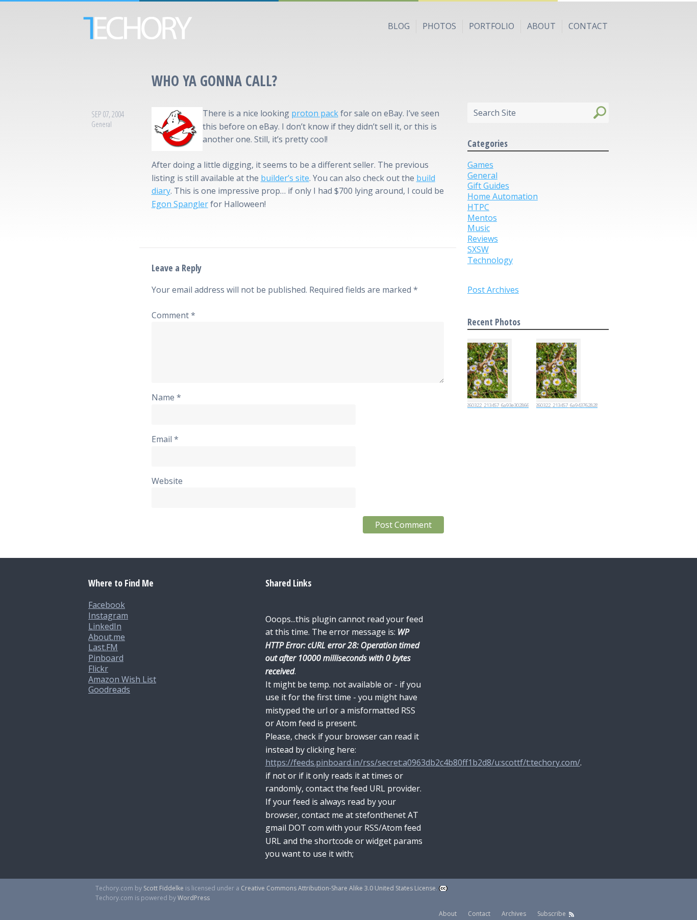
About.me (106, 637)
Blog (399, 26)
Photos (439, 26)
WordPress (194, 897)
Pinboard (105, 657)
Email (165, 439)
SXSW (478, 249)
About (541, 26)
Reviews (482, 238)
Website (167, 481)
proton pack (314, 113)
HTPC (478, 207)
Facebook (106, 604)
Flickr (98, 668)
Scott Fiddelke (163, 888)
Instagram (108, 615)
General (101, 124)
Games (480, 164)
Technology (490, 260)
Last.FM (103, 647)
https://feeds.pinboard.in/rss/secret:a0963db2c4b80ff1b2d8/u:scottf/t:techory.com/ (422, 762)
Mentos (482, 217)
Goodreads (109, 689)
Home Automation (502, 196)
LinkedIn (104, 626)
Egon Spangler (180, 204)
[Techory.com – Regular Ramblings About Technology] (348, 28)
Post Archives (493, 289)
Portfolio (491, 26)
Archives (514, 913)
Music (478, 228)
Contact (588, 26)
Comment (173, 315)
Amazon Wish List (122, 679)
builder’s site (285, 178)
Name (166, 397)
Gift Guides (488, 185)
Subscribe (551, 913)
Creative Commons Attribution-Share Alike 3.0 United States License (338, 888)
